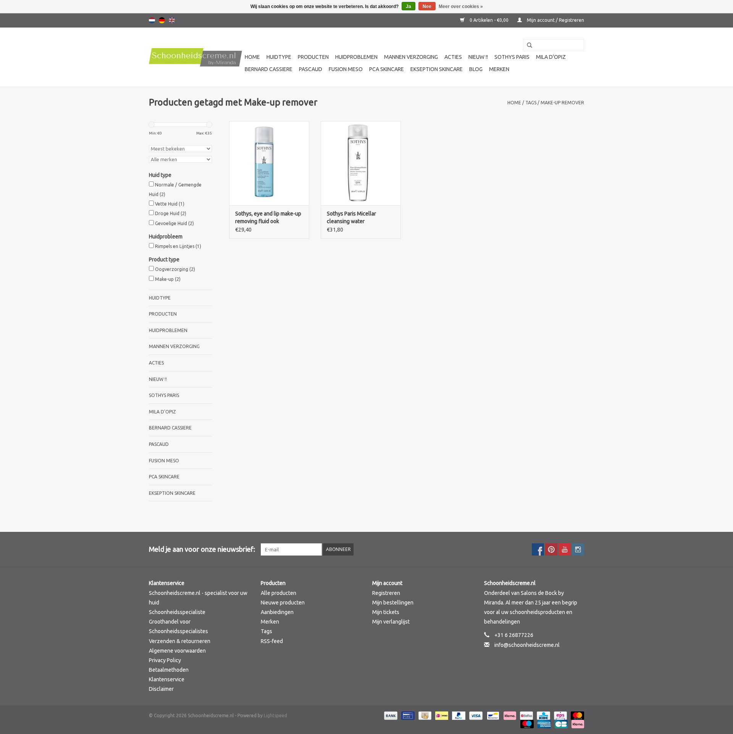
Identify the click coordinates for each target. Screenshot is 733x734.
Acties (453, 57)
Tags (530, 102)
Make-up (168, 279)
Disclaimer (161, 689)
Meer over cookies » (461, 6)
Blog (476, 69)
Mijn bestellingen (392, 603)
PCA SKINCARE (386, 69)
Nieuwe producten (283, 603)
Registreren (386, 593)
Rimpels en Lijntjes (178, 246)
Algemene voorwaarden (177, 651)
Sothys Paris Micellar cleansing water (351, 217)
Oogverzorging (175, 269)
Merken (499, 69)
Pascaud (310, 69)
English (172, 20)
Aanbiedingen (277, 612)
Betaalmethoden (169, 670)
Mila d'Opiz (551, 57)
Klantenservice (166, 679)
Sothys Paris (512, 57)
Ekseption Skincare (436, 69)
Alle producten (278, 593)
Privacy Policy (165, 660)
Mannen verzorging (411, 57)
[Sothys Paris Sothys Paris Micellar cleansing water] (361, 163)
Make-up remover (562, 102)
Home (252, 57)
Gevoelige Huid (174, 223)
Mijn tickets (385, 612)
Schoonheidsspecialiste (177, 612)
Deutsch (162, 20)
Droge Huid (170, 213)
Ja (408, 6)
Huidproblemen (356, 57)
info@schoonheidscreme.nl (527, 645)
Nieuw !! (478, 57)
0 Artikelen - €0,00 (489, 20)
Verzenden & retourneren (179, 641)
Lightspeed (275, 715)
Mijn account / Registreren (555, 20)
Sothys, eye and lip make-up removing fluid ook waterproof (268, 218)
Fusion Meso (346, 69)
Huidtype (278, 57)
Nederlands (152, 20)
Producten (313, 57)
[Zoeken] (527, 45)
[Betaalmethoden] (390, 715)
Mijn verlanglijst (391, 622)
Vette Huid (169, 203)
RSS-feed (272, 641)
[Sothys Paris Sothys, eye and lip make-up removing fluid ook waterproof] (269, 163)
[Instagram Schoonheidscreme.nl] (578, 549)
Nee (427, 6)
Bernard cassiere (268, 69)
